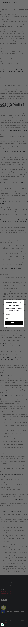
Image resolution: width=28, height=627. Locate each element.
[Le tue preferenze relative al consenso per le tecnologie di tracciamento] (2, 624)
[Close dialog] (23, 302)
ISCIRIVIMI (14, 323)
